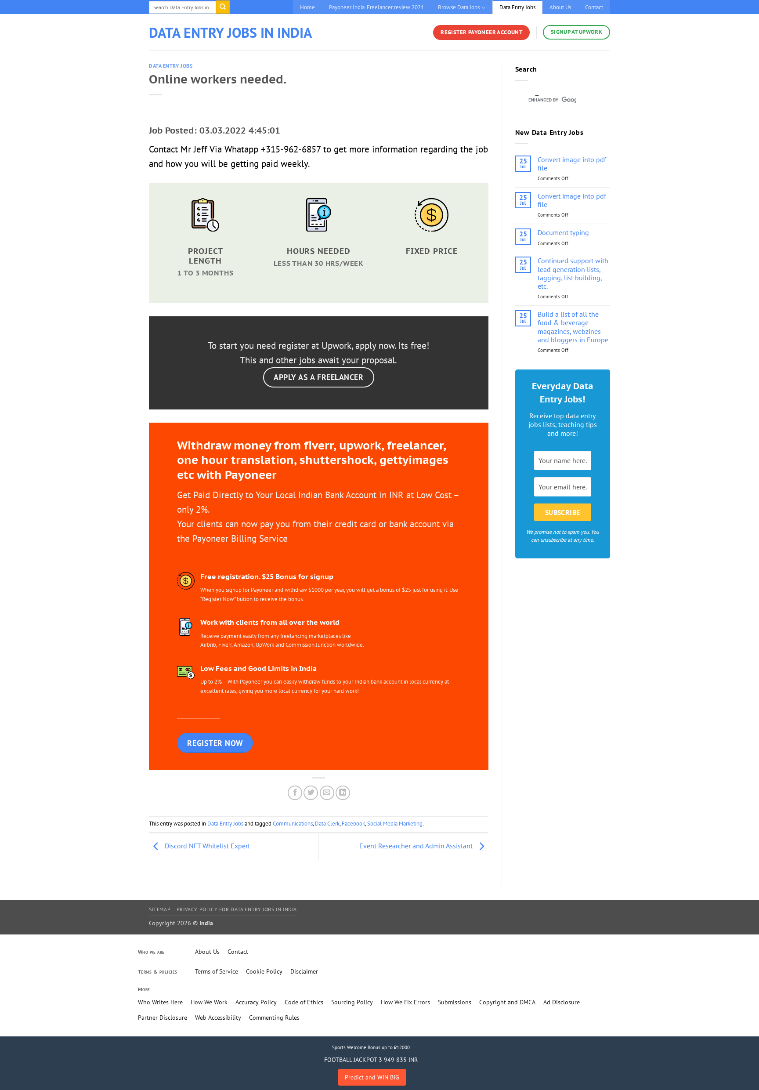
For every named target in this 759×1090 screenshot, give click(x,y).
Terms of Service (216, 971)
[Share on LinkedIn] (343, 793)
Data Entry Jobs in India (230, 32)
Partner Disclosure (162, 1017)
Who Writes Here (160, 1002)
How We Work (209, 1002)
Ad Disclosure (561, 1002)
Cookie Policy (264, 971)
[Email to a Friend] (327, 793)
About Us (560, 7)
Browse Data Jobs (459, 7)
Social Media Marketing (395, 823)
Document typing (563, 232)
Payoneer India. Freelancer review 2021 (376, 7)
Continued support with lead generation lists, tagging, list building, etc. (573, 273)
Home (307, 7)
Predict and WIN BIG (372, 1077)
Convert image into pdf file (572, 164)
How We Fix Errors (405, 1002)
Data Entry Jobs (517, 7)
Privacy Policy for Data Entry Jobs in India (237, 909)
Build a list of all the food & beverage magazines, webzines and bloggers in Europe (573, 327)
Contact (594, 7)
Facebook (353, 823)
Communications (293, 823)
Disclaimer (304, 971)
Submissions (454, 1002)
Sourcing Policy (352, 1002)
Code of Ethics (304, 1002)
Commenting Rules (274, 1017)
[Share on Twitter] (311, 793)
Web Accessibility (218, 1017)
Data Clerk (327, 823)
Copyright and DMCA (507, 1002)
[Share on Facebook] (295, 793)
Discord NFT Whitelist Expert (206, 845)
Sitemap (159, 909)
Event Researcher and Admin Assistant (416, 845)
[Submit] (222, 7)
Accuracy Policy (256, 1002)
